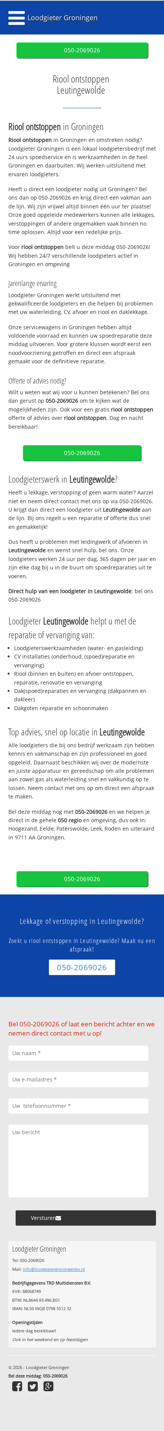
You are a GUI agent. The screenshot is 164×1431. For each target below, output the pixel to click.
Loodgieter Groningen (62, 17)
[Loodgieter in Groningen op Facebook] (18, 1386)
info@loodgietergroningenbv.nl (54, 1269)
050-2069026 (82, 50)
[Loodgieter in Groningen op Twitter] (34, 1386)
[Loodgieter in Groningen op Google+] (49, 1386)
